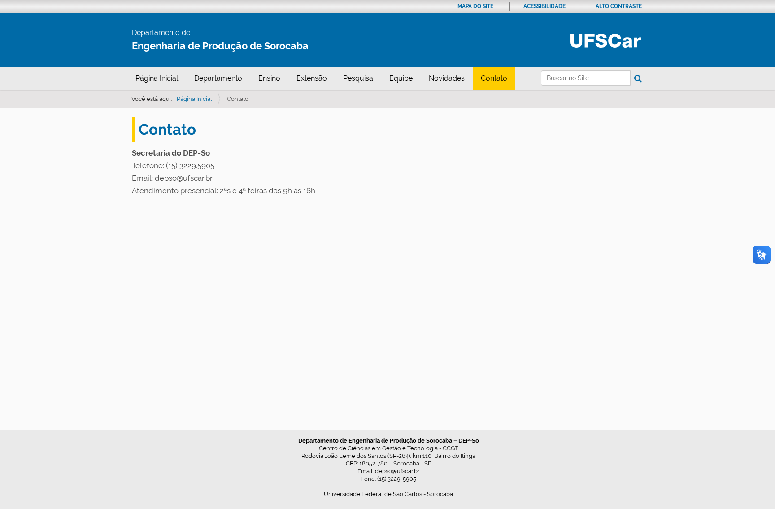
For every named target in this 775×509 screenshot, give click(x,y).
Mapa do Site (475, 6)
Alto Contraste (619, 6)
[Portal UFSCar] (605, 39)
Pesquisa (358, 78)
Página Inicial (156, 78)
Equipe (401, 78)
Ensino (269, 78)
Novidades (447, 78)
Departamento (218, 78)
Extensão (311, 78)
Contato (494, 78)
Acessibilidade (544, 6)
